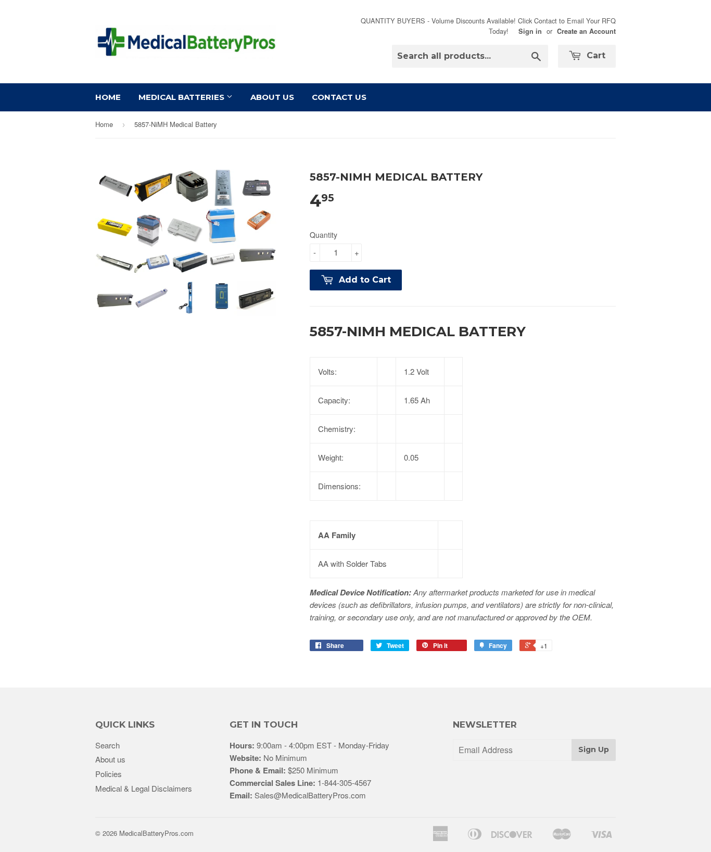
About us (110, 759)
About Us (272, 97)
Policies (108, 773)
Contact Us (339, 97)
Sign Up (593, 749)
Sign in (530, 31)
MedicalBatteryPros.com (156, 833)
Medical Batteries (182, 97)
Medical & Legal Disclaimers (143, 788)
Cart (594, 55)
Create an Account (586, 31)
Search (107, 745)
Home (108, 97)
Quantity (323, 235)
